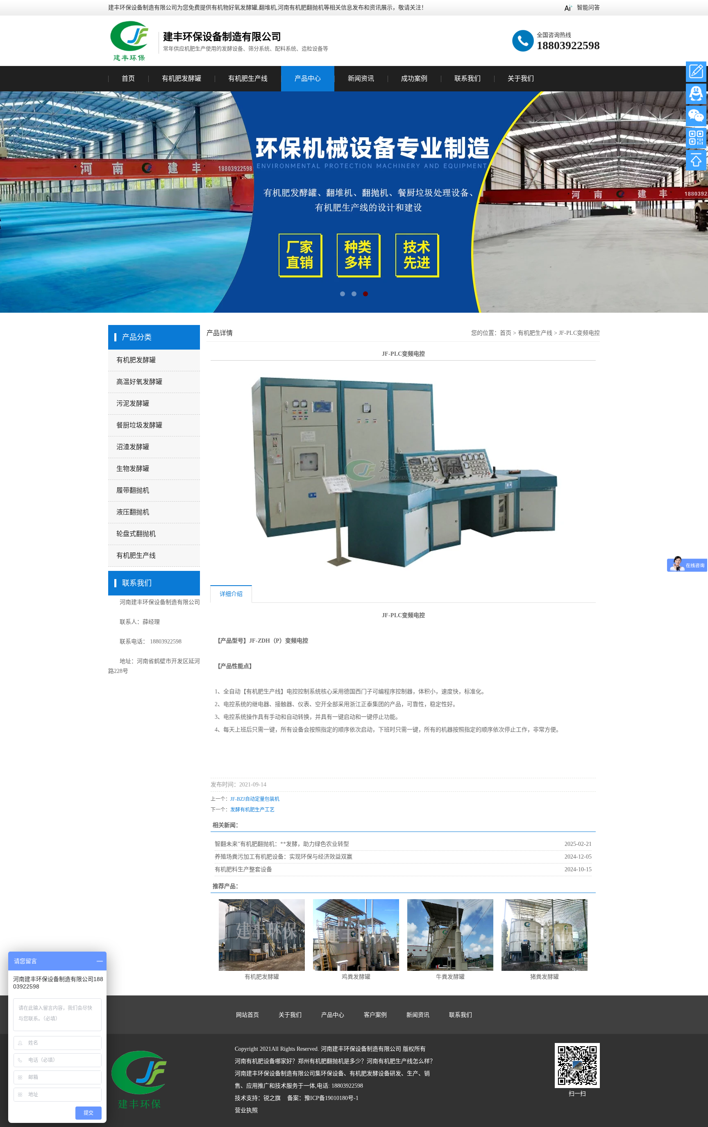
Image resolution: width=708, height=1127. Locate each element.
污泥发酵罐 (132, 403)
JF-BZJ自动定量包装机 (254, 799)
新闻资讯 (361, 78)
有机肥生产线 (136, 555)
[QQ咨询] (696, 94)
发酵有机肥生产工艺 (252, 810)
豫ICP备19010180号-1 (331, 1098)
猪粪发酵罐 (544, 977)
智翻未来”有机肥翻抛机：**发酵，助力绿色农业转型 (282, 844)
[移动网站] (696, 138)
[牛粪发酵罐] (450, 935)
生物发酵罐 (132, 468)
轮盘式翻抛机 (136, 533)
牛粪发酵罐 (450, 977)
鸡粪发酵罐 (356, 977)
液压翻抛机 (132, 512)
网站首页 (247, 1015)
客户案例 (375, 1015)
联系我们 (467, 78)
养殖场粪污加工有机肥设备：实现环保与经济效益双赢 (283, 857)
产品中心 (308, 78)
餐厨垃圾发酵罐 (139, 425)
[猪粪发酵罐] (545, 935)
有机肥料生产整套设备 (243, 869)
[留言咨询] (696, 71)
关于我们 (521, 78)
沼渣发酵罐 (132, 446)
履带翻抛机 (132, 490)
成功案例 (414, 78)
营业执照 (246, 1110)
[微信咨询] (696, 116)
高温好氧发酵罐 (139, 381)
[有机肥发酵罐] (262, 935)
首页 (128, 78)
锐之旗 (272, 1098)
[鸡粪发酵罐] (356, 935)
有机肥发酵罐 (136, 360)
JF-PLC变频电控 (579, 333)
